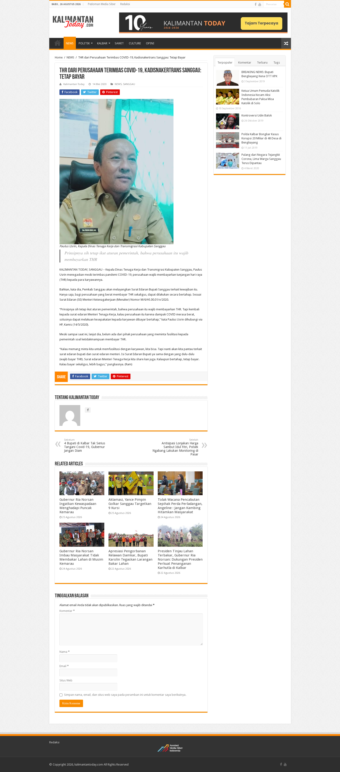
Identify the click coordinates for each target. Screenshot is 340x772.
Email (64, 666)
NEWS (70, 43)
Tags (276, 62)
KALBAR (102, 43)
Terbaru (262, 62)
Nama (64, 651)
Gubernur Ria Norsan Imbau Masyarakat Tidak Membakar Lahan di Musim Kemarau (81, 557)
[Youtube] (260, 4)
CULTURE (135, 43)
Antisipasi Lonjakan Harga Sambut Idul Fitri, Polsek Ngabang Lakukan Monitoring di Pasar (175, 447)
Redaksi (125, 4)
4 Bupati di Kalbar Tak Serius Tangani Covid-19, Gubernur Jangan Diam (84, 445)
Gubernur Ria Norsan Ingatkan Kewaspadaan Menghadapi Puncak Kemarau (77, 505)
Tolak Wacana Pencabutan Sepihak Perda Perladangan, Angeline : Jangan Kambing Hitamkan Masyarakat (180, 505)
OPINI (150, 43)
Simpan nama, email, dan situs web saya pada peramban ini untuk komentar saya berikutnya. (125, 694)
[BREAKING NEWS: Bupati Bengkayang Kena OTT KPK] (227, 78)
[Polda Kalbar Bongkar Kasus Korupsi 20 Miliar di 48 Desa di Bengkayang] (227, 140)
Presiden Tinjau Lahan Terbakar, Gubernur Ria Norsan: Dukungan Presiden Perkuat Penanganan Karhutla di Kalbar (180, 559)
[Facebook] (255, 4)
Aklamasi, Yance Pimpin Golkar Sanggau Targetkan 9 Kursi (129, 503)
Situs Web (65, 680)
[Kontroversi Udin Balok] (227, 121)
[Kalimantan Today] (73, 21)
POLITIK (84, 43)
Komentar (67, 611)
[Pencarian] (287, 4)
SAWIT (119, 43)
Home (59, 57)
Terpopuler (224, 62)
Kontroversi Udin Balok (256, 115)
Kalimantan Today (73, 84)
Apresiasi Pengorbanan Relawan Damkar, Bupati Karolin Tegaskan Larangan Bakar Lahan (130, 557)
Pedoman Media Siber (102, 4)
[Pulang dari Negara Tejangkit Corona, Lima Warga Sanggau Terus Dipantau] (227, 160)
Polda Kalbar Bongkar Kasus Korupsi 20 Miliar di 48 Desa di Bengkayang (261, 138)
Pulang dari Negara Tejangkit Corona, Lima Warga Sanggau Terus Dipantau (261, 159)
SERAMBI (58, 43)
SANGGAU (129, 84)
